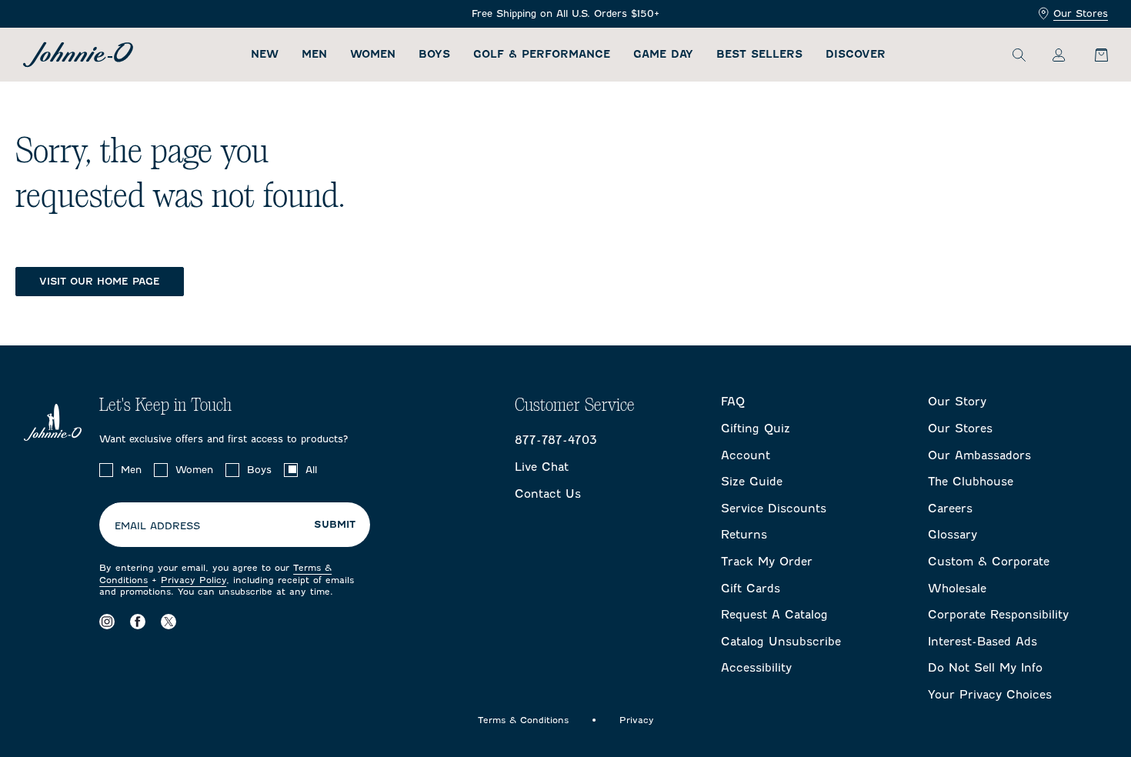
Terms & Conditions (523, 720)
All (311, 469)
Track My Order (766, 562)
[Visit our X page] (168, 622)
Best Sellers (759, 54)
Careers (950, 508)
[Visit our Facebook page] (137, 622)
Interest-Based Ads (982, 642)
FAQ (733, 402)
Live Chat (542, 467)
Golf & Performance (541, 54)
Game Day (663, 54)
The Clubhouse (970, 482)
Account (745, 455)
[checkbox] (106, 470)
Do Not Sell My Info (985, 668)
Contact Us (548, 494)
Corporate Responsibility (998, 615)
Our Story (957, 402)
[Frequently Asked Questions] (565, 14)
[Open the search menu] (1018, 54)
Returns (744, 535)
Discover (856, 54)
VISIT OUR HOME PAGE (99, 281)
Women (372, 54)
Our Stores (1080, 13)
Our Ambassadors (979, 455)
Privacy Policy (193, 580)
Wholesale (957, 588)
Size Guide (751, 482)
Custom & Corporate (988, 562)
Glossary (952, 535)
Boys (434, 54)
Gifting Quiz (755, 428)
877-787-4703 (556, 440)
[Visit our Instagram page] (107, 622)
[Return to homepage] (78, 54)
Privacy (636, 720)
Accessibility (756, 668)
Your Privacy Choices (990, 695)
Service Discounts (773, 508)
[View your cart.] (1092, 54)
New (265, 54)
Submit (334, 524)
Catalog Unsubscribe (781, 642)
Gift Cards (750, 588)
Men (314, 54)
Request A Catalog (774, 615)
